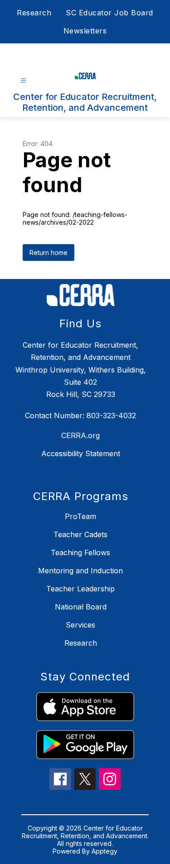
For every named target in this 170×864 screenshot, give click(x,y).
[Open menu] (23, 81)
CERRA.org (80, 435)
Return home (48, 252)
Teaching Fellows (80, 552)
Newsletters (85, 30)
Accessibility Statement (80, 453)
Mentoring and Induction (80, 570)
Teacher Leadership (80, 588)
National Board (81, 606)
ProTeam (80, 516)
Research (34, 12)
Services (80, 624)
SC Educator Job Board (109, 12)
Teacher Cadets (80, 534)
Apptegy (104, 851)
